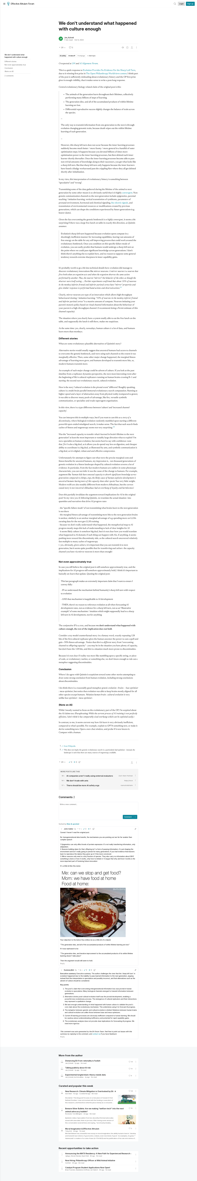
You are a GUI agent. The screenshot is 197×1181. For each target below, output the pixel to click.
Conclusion (9, 68)
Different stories (10, 61)
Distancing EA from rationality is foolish (82, 1061)
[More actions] (136, 47)
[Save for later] (127, 47)
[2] (114, 427)
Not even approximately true (15, 65)
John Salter (68, 829)
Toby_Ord (68, 1131)
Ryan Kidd (85, 1156)
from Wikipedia (69, 746)
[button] (61, 829)
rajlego (67, 1156)
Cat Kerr (68, 1163)
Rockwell (68, 1114)
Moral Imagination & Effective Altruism (82, 1128)
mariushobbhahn (127, 785)
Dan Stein (68, 1094)
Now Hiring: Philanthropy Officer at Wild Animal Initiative (90, 1160)
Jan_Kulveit (69, 37)
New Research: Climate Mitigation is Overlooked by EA (89, 1091)
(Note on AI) (9, 71)
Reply (62, 963)
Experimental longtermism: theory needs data (85, 1075)
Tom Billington (77, 1114)
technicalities (79, 1077)
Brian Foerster (70, 1170)
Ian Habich (94, 1170)
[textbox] (98, 808)
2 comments (9, 76)
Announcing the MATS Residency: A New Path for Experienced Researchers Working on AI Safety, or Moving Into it (116, 1153)
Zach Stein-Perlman (126, 776)
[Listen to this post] (123, 47)
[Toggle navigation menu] (4, 4)
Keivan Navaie (76, 1156)
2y (75, 829)
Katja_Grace (128, 780)
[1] (121, 287)
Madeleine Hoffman (83, 1170)
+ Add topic (91, 56)
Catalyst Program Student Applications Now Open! (87, 1167)
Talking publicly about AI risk (78, 1068)
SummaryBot (69, 970)
